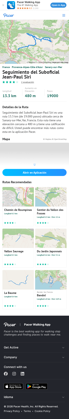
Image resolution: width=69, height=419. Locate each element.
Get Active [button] (11, 347)
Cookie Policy (42, 411)
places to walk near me (46, 334)
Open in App (58, 5)
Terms (27, 411)
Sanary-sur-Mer (53, 67)
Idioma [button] (8, 397)
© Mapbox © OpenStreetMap (55, 139)
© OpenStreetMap (44, 62)
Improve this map (60, 62)
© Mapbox (31, 62)
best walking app (30, 331)
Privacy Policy (12, 411)
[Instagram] (14, 374)
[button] (3, 5)
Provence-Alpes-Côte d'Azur (27, 67)
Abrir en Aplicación (34, 172)
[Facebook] (6, 374)
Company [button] (10, 357)
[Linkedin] (22, 374)
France (6, 67)
